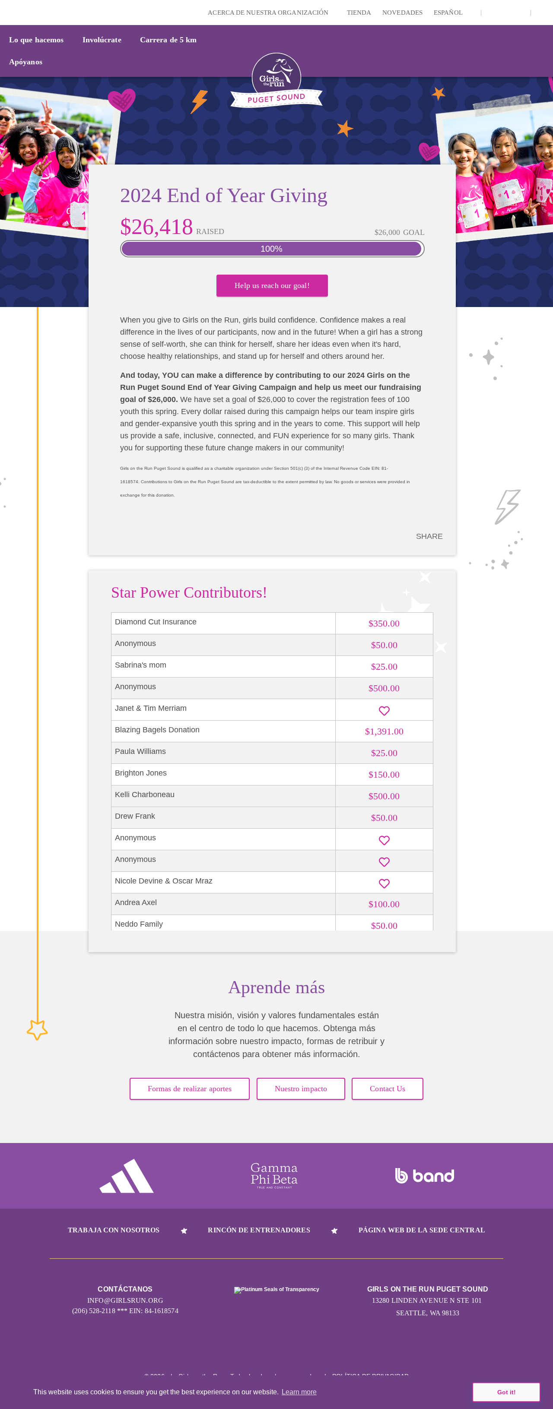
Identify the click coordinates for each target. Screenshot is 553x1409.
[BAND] (424, 1176)
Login (8, 12)
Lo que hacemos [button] (36, 39)
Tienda (359, 12)
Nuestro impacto (301, 1088)
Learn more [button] (299, 1392)
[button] (542, 12)
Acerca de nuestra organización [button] (269, 12)
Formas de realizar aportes (190, 1088)
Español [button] (449, 12)
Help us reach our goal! (272, 285)
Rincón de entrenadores (259, 1230)
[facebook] (519, 12)
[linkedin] (506, 12)
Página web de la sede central (422, 1230)
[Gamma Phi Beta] (274, 1176)
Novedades (402, 12)
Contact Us (387, 1088)
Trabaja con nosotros (113, 1230)
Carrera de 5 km (168, 39)
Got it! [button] (506, 1392)
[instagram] (492, 12)
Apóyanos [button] (25, 61)
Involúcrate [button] (102, 39)
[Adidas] (126, 1176)
